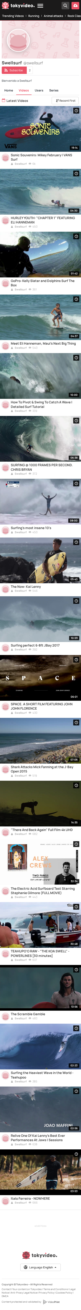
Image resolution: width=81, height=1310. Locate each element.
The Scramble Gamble (28, 1014)
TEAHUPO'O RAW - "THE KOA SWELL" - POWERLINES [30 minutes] (40, 953)
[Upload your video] (75, 5)
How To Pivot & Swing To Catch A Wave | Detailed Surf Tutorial (41, 404)
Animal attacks (53, 16)
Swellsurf (20, 164)
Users (39, 90)
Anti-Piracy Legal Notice (24, 1292)
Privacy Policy (46, 1292)
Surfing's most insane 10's (31, 528)
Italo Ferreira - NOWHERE (30, 1198)
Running (33, 16)
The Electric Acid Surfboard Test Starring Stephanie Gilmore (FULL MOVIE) (43, 890)
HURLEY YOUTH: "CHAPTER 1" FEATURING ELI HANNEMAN (43, 220)
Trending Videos (13, 16)
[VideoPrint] (51, 1302)
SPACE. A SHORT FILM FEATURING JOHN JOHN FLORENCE (42, 706)
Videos (24, 90)
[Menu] (40, 6)
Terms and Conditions (55, 1289)
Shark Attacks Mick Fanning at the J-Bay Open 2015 (42, 769)
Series (54, 90)
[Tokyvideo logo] (18, 6)
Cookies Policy (64, 1292)
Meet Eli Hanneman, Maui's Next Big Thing (43, 343)
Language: (41, 1267)
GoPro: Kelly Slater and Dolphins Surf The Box (43, 283)
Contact (6, 1289)
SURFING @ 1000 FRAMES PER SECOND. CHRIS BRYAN (42, 467)
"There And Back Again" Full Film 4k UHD (42, 830)
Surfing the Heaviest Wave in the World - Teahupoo (42, 1075)
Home (8, 90)
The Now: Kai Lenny (26, 587)
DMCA (5, 1296)
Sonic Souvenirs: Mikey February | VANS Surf (41, 157)
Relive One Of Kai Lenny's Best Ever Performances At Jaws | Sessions (38, 1138)
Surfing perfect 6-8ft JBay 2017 (35, 645)
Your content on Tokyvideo (27, 1289)
